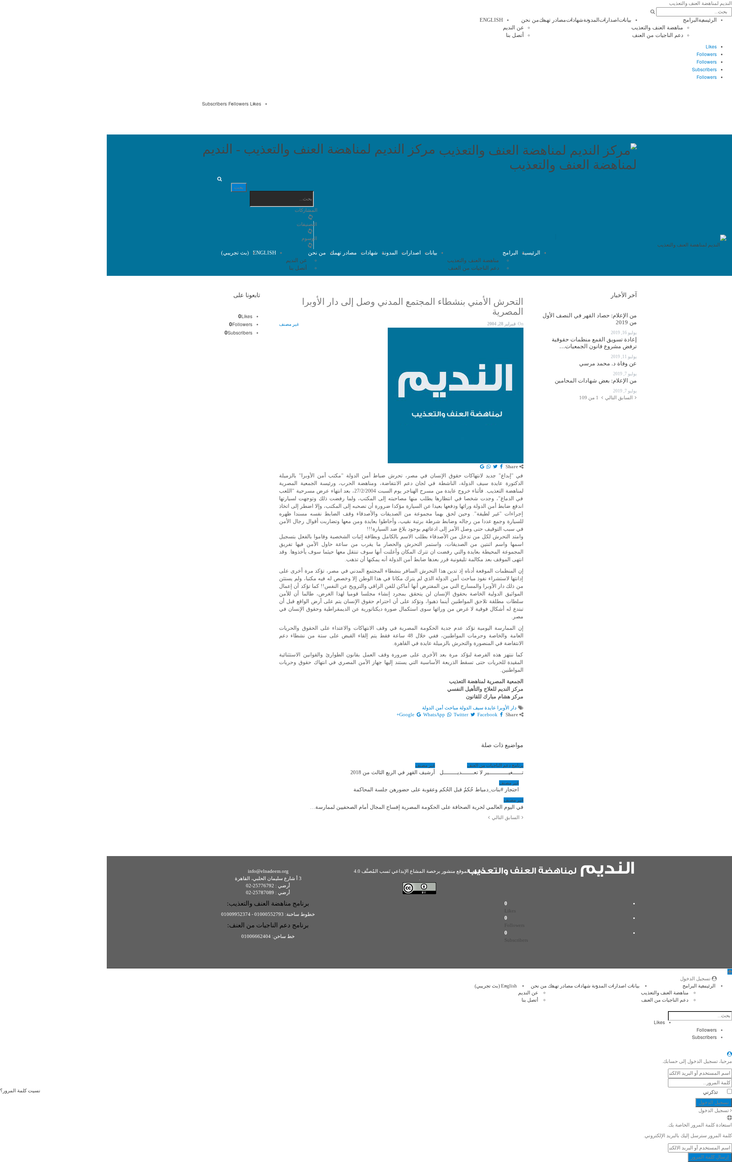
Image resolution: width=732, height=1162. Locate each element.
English (491, 20)
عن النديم (513, 27)
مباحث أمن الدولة (440, 708)
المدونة (591, 20)
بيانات (625, 20)
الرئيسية (707, 20)
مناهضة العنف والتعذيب (657, 27)
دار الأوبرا (507, 708)
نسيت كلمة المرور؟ (20, 1090)
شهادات (574, 20)
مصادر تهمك (552, 20)
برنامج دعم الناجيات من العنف (495, 765)
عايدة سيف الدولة (477, 708)
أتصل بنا (515, 35)
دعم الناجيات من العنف (657, 35)
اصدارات (609, 20)
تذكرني (710, 1092)
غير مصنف (289, 324)
